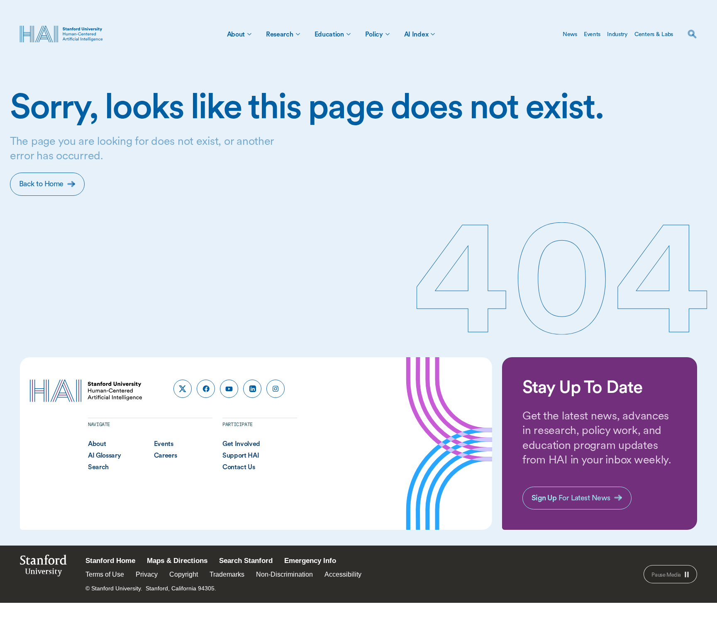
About (236, 34)
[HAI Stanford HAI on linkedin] (252, 389)
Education (329, 34)
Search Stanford (246, 561)
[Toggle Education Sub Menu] (348, 34)
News (570, 34)
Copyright (183, 574)
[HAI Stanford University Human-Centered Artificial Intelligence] (61, 34)
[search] (692, 34)
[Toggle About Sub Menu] (249, 34)
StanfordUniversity (43, 567)
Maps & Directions (177, 561)
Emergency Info (310, 561)
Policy (374, 34)
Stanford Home (110, 561)
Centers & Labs (653, 34)
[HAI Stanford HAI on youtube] (229, 389)
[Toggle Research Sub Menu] (298, 34)
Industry (617, 34)
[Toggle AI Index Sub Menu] (433, 34)
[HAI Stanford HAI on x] (182, 389)
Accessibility (342, 574)
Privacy (147, 574)
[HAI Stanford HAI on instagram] (275, 389)
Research (279, 34)
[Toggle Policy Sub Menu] (387, 34)
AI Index (416, 34)
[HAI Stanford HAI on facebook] (206, 389)
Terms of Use (104, 574)
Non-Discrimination (284, 574)
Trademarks (227, 574)
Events (592, 34)
